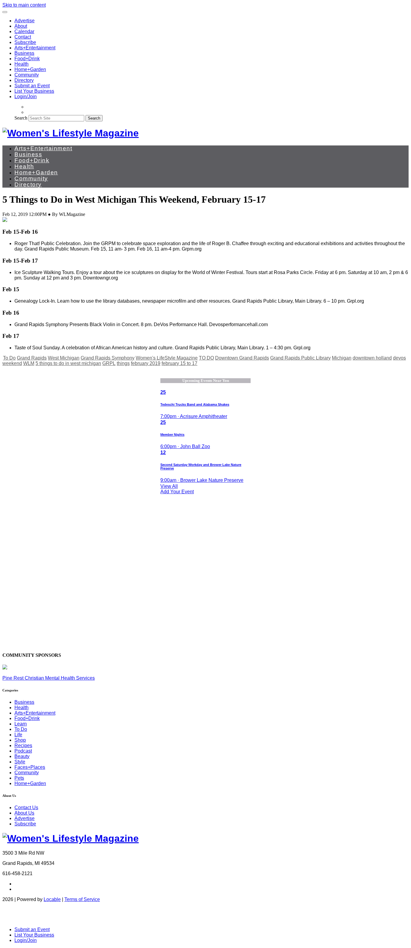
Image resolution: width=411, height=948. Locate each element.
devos (399, 357)
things (123, 363)
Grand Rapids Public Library (300, 357)
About (20, 26)
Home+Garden (30, 69)
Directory (24, 80)
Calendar (24, 31)
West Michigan (63, 357)
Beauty (21, 756)
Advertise (24, 20)
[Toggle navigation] (4, 12)
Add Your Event (177, 491)
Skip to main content (24, 5)
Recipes (23, 745)
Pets (19, 778)
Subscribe (25, 42)
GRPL (109, 363)
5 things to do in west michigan (68, 363)
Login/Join (25, 96)
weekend (12, 363)
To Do (9, 357)
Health (21, 64)
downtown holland (372, 357)
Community (26, 74)
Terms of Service (82, 899)
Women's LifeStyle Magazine (167, 357)
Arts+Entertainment (34, 47)
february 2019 (145, 363)
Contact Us (26, 807)
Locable (52, 899)
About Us (24, 812)
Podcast (23, 750)
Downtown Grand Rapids (242, 357)
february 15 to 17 (179, 363)
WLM (28, 363)
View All (169, 486)
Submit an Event (32, 85)
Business (24, 53)
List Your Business (34, 91)
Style (19, 761)
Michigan (341, 357)
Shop (20, 740)
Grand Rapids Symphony (107, 357)
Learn (20, 723)
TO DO (206, 357)
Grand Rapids (32, 357)
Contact (22, 36)
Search (20, 117)
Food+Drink (27, 58)
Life (18, 734)
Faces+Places (29, 767)
